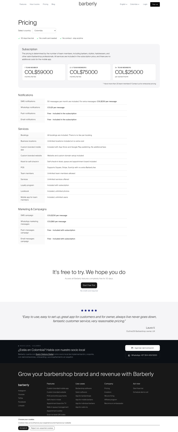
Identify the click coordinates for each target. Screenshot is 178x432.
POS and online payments (57, 396)
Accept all (23, 428)
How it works (34, 4)
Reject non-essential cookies (42, 428)
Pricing (45, 4)
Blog (53, 4)
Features (23, 4)
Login (145, 4)
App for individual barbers (85, 403)
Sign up (155, 4)
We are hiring (109, 396)
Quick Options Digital (44, 354)
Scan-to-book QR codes (56, 414)
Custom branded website (56, 392)
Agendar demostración (144, 348)
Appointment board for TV (56, 403)
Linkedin (21, 405)
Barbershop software (84, 388)
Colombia (134, 4)
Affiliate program (110, 399)
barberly (23, 385)
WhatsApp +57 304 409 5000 (144, 355)
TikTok (20, 398)
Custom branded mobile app (58, 388)
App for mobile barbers (84, 399)
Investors (107, 392)
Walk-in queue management (57, 407)
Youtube (21, 394)
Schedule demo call (140, 392)
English (123, 4)
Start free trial (138, 388)
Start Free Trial (89, 285)
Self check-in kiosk (54, 399)
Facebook (22, 402)
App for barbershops (83, 396)
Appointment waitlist (54, 411)
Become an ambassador (113, 403)
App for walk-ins (82, 407)
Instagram (22, 390)
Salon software (81, 392)
